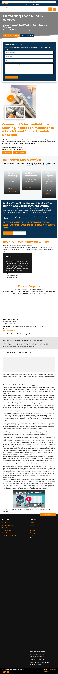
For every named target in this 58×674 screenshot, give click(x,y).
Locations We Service (11, 35)
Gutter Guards (6, 528)
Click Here (34, 509)
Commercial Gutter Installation (11, 538)
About (32, 525)
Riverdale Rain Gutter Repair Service (22, 334)
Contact (32, 535)
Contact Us (7, 152)
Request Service (19, 233)
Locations (33, 528)
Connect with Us (46, 514)
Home (32, 523)
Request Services (27, 35)
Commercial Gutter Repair (10, 535)
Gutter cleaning (12, 174)
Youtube (13, 331)
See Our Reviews (19, 152)
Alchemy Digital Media (49, 670)
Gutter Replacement (8, 533)
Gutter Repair (49, 174)
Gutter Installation (31, 174)
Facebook (6, 331)
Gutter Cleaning (6, 530)
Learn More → (11, 191)
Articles (32, 530)
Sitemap (32, 533)
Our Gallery (7, 233)
